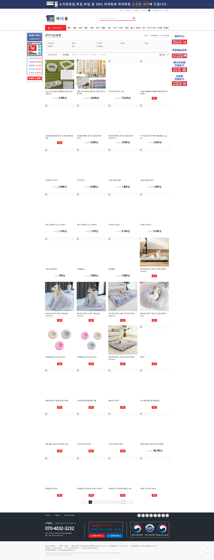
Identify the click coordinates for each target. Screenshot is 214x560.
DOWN (207, 552)
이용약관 (57, 515)
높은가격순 (84, 54)
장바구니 (146, 10)
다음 (127, 502)
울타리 (74, 43)
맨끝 (131, 502)
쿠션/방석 (51, 43)
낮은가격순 (75, 54)
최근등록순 (102, 54)
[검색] (134, 18)
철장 (73, 46)
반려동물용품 (154, 35)
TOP (207, 549)
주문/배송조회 (157, 10)
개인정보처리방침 (69, 515)
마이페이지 (137, 10)
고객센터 (166, 10)
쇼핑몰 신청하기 (96, 535)
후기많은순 (93, 54)
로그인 (121, 10)
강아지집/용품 (164, 35)
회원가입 (128, 10)
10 (123, 502)
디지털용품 (99, 46)
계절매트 (50, 46)
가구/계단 (99, 43)
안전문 (146, 43)
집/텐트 (122, 43)
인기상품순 (66, 55)
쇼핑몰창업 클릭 (114, 535)
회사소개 (47, 515)
